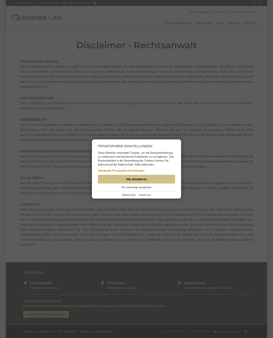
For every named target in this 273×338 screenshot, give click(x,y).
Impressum (145, 195)
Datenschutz (129, 195)
